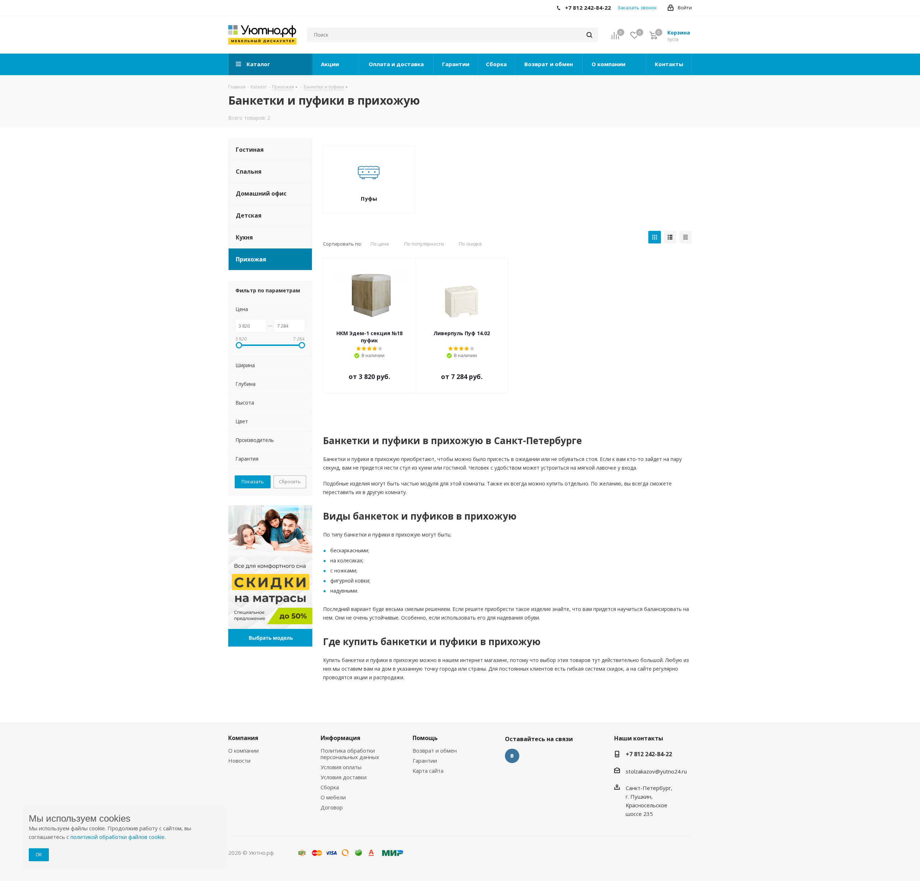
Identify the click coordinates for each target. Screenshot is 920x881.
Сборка (330, 787)
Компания (243, 738)
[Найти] (589, 35)
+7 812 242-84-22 (649, 754)
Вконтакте (512, 756)
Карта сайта (428, 770)
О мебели (333, 797)
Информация (340, 738)
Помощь (425, 738)
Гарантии (425, 760)
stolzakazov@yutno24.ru (656, 771)
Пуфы (369, 198)
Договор (332, 807)
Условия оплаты (341, 767)
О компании (243, 750)
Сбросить (290, 481)
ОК (39, 854)
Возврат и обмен (435, 750)
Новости (239, 760)
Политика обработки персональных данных (350, 754)
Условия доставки (344, 777)
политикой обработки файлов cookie (117, 836)
